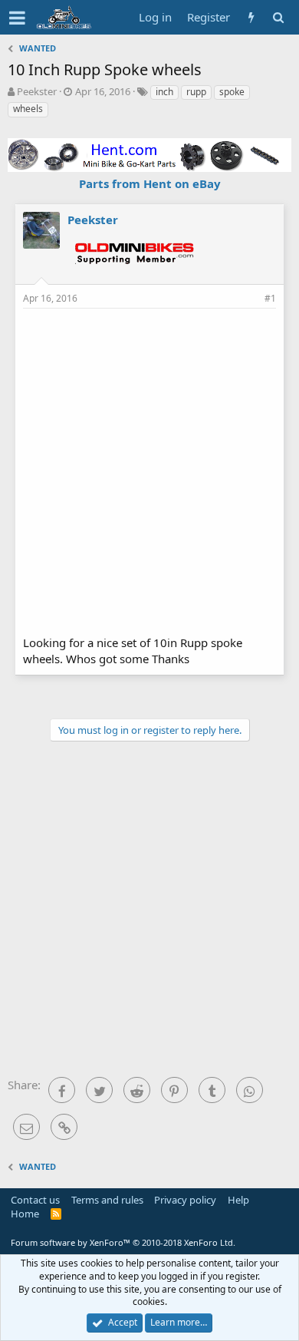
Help (238, 1200)
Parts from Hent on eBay (150, 183)
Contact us (35, 1200)
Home (25, 1213)
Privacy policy (185, 1200)
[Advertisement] (149, 469)
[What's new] (251, 17)
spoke (232, 91)
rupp (196, 91)
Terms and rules (107, 1200)
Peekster (37, 91)
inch (164, 91)
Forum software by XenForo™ (123, 1242)
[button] (17, 17)
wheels (28, 108)
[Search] (277, 17)
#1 (270, 298)
